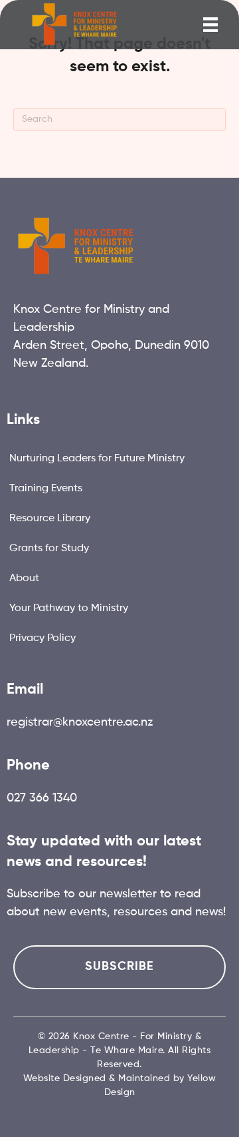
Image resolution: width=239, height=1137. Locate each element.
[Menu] (210, 24)
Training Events (45, 488)
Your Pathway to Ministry (68, 608)
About (24, 578)
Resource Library (49, 518)
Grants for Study (49, 548)
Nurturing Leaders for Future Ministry (97, 458)
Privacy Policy (42, 638)
